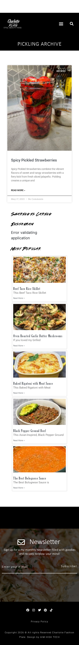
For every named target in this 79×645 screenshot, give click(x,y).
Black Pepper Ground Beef (29, 431)
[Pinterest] (45, 610)
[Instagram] (34, 610)
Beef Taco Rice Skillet (26, 288)
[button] (61, 23)
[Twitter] (39, 610)
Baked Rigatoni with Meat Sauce (33, 383)
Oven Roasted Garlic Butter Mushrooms (37, 336)
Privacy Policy (39, 621)
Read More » (18, 190)
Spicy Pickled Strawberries (34, 160)
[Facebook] (28, 610)
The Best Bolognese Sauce (29, 478)
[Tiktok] (51, 610)
